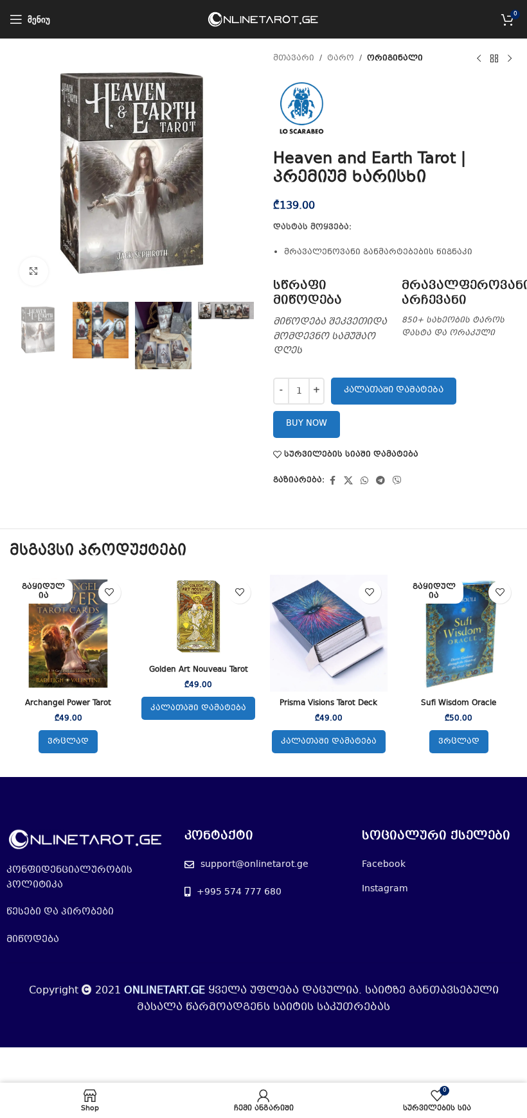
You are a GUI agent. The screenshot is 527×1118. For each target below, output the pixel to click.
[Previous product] (479, 59)
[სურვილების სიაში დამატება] (109, 592)
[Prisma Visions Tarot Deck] (329, 633)
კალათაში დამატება (393, 390)
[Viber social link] (397, 481)
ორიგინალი (395, 58)
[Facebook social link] (332, 481)
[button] (198, 708)
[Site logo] (263, 19)
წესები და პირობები (60, 912)
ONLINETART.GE (164, 991)
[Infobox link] (331, 318)
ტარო (340, 58)
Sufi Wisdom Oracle (458, 703)
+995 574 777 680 (239, 892)
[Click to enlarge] (33, 271)
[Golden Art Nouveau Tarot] (199, 616)
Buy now (306, 423)
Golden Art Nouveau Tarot (198, 670)
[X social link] (348, 481)
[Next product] (509, 59)
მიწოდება (32, 939)
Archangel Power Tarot (68, 703)
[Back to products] (494, 59)
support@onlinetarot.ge (254, 864)
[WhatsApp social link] (364, 481)
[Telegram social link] (380, 481)
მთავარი (293, 58)
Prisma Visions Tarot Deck (328, 703)
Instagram (385, 889)
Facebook (384, 864)
